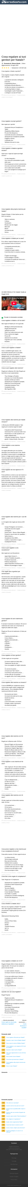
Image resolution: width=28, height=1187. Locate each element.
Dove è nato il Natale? (11, 1066)
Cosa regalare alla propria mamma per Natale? (15, 1063)
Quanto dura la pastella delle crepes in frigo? (15, 1109)
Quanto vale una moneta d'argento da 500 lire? (15, 1113)
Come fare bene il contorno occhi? (14, 1124)
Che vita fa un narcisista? (12, 1102)
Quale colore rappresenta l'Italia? (14, 1122)
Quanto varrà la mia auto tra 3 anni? (15, 1105)
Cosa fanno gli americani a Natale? (15, 1059)
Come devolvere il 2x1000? (23, 1025)
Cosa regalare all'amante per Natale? (15, 1037)
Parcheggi (14, 1158)
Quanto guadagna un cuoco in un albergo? (14, 1131)
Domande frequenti (14, 1173)
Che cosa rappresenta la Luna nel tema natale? (16, 1053)
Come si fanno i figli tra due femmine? (15, 1127)
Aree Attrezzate (14, 1164)
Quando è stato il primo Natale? (14, 1049)
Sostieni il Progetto (14, 1176)
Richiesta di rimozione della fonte (9, 95)
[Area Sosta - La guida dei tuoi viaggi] (14, 3)
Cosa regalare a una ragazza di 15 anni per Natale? (16, 1047)
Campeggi (14, 1161)
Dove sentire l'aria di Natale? (13, 1056)
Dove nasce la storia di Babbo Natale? (15, 1043)
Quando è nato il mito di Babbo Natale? (16, 1040)
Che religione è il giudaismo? (13, 1119)
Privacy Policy (14, 1179)
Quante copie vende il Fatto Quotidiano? (16, 1116)
